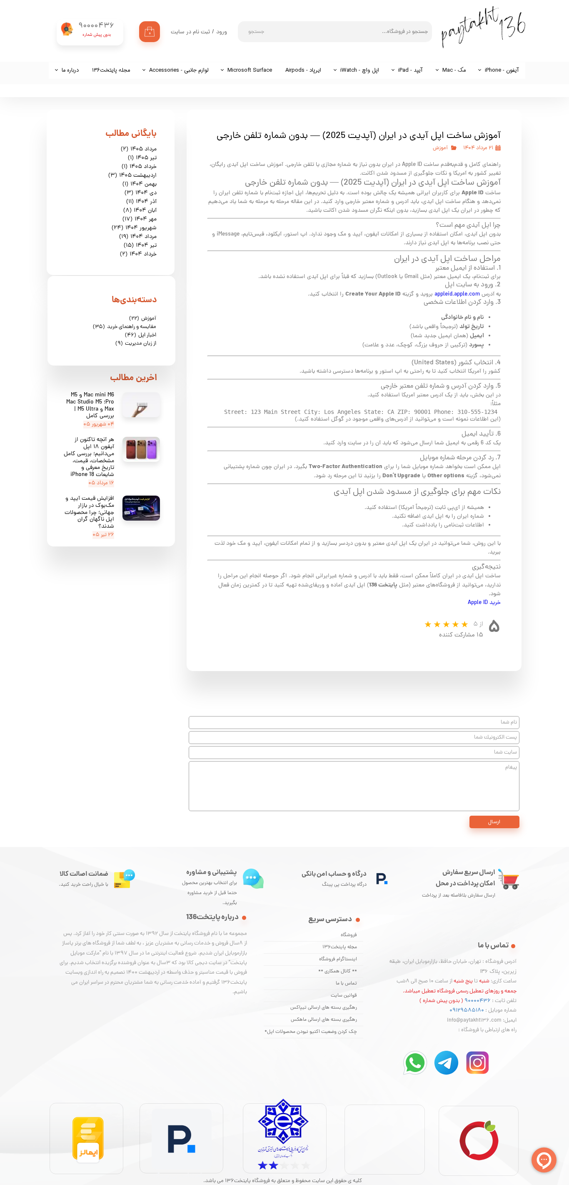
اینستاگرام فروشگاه (338, 959)
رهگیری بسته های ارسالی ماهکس (324, 1020)
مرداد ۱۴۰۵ (139, 149)
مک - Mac (454, 70)
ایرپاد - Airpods (303, 70)
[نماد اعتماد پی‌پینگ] (182, 1179)
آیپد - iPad (410, 70)
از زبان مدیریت (135, 344)
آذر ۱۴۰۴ (141, 202)
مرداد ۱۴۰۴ (138, 237)
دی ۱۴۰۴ (141, 193)
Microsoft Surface (249, 70)
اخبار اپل (140, 335)
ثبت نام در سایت (190, 32)
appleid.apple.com (457, 294)
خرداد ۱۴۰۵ (139, 167)
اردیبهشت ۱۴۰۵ (132, 175)
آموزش (440, 148)
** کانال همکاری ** (337, 971)
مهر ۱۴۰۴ (139, 219)
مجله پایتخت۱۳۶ (111, 70)
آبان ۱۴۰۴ (140, 210)
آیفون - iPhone (502, 70)
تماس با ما (346, 983)
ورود (221, 32)
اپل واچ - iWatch (359, 70)
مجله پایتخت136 (339, 947)
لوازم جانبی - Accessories (178, 70)
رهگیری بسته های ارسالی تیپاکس (323, 1008)
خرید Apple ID (484, 603)
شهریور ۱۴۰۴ (134, 228)
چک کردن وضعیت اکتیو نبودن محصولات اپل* (311, 1032)
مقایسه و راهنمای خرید (124, 327)
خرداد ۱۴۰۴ (138, 254)
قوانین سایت (344, 996)
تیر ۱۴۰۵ (142, 158)
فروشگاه (349, 935)
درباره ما (70, 70)
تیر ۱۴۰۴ (140, 245)
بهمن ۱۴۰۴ (139, 184)
